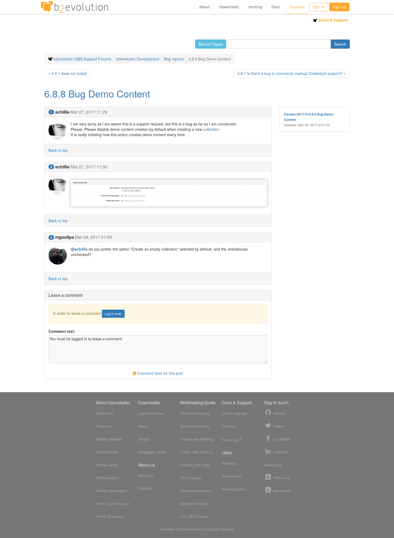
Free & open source (113, 503)
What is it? (105, 413)
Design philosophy (111, 491)
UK (190, 516)
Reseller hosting (193, 503)
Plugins (144, 439)
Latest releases (151, 413)
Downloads (229, 6)
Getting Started (109, 439)
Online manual (234, 413)
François (212, 529)
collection (211, 129)
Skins (142, 426)
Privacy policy (233, 489)
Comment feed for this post (159, 373)
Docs (276, 6)
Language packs (152, 452)
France (202, 516)
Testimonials (106, 478)
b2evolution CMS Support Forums (82, 59)
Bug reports (174, 59)
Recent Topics (211, 44)
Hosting (255, 6)
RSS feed (280, 478)
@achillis (79, 249)
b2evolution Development (137, 59)
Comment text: (62, 331)
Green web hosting (196, 452)
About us (145, 475)
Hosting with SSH (194, 465)
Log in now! (113, 313)
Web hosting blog (195, 413)
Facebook (281, 439)
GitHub (278, 413)
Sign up (339, 6)
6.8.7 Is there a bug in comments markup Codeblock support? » (291, 73)
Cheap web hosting (196, 439)
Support (296, 6)
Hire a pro (232, 439)
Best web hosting (194, 426)
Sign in (319, 6)
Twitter (278, 426)
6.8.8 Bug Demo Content (97, 93)
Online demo (107, 465)
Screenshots (106, 452)
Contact (144, 488)
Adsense (229, 463)
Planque (227, 529)
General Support (332, 20)
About (204, 6)
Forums (228, 426)
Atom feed (281, 491)
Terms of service (110, 516)
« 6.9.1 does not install (67, 73)
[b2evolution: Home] (74, 7)
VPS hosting (190, 478)
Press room (231, 476)
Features (103, 426)
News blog (273, 465)
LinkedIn (280, 452)
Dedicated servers (195, 491)
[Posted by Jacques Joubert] (169, 192)
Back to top (58, 150)
